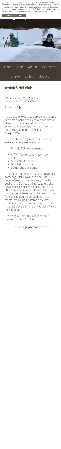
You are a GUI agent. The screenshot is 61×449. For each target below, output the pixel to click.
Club (20, 67)
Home (8, 67)
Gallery (29, 76)
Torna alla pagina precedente (30, 227)
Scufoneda (49, 67)
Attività (33, 67)
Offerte (15, 76)
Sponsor (45, 76)
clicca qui (29, 9)
